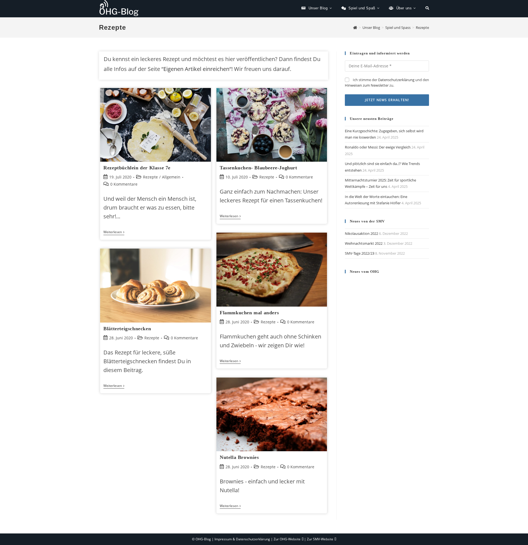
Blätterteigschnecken (127, 328)
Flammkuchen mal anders (249, 312)
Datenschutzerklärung (396, 79)
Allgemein (171, 177)
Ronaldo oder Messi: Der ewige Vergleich (378, 147)
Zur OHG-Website (287, 539)
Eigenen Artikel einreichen (196, 69)
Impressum (223, 539)
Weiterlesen (113, 232)
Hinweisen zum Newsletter (367, 85)
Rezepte (150, 177)
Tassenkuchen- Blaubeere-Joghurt (258, 167)
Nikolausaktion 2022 (361, 233)
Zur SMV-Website (320, 539)
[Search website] (427, 8)
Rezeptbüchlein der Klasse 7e (136, 167)
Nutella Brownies (239, 457)
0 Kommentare (124, 184)
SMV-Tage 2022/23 (359, 253)
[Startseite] (355, 27)
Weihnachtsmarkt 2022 (364, 243)
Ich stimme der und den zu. (387, 82)
